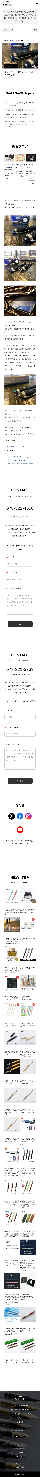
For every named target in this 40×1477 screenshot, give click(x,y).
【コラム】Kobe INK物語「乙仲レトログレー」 (9, 176)
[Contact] (27, 1436)
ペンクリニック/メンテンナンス (20, 1414)
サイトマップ (20, 1463)
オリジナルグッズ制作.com (20, 1409)
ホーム (20, 1445)
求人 (20, 1418)
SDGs (20, 1426)
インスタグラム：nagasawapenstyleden (18, 463)
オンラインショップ (20, 1456)
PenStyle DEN (11, 66)
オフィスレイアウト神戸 (20, 1405)
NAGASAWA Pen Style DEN (14, 447)
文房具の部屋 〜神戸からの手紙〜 (9, 168)
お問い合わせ (20, 1467)
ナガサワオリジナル (20, 1449)
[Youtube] (23, 1436)
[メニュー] (36, 3)
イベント (20, 1460)
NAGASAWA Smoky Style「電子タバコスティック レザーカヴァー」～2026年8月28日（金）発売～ (30, 177)
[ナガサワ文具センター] (20, 1398)
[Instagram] (13, 1436)
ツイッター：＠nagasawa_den (15, 460)
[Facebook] (20, 1436)
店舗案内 (20, 1452)
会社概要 (20, 1422)
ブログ (17, 167)
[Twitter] (16, 1436)
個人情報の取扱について (20, 1430)
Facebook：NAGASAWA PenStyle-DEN (18, 457)
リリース (28, 167)
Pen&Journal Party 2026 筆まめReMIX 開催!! (20, 174)
